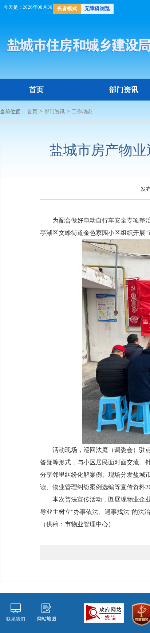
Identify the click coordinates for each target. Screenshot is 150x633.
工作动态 (82, 111)
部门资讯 (123, 90)
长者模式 (67, 8)
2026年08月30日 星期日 (47, 7)
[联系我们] (16, 608)
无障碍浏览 (97, 8)
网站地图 (46, 618)
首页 (36, 90)
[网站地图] (46, 608)
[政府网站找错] (104, 612)
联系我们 (15, 619)
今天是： (13, 7)
